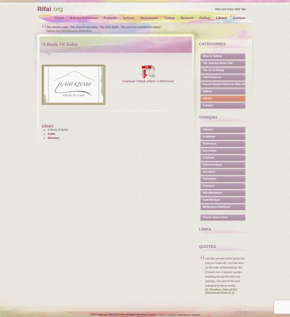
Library (221, 18)
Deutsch (187, 18)
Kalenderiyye (211, 199)
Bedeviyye (210, 143)
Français (110, 18)
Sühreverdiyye (212, 164)
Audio (51, 134)
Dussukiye (210, 150)
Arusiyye (209, 185)
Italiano (129, 18)
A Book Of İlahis (58, 129)
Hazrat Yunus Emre (215, 217)
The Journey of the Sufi (217, 63)
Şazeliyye (209, 171)
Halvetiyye (210, 178)
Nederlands (149, 18)
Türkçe (169, 18)
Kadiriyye (209, 136)
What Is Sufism (212, 56)
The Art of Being (213, 70)
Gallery (204, 18)
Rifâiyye (208, 129)
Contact (239, 18)
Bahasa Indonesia (84, 18)
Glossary (53, 138)
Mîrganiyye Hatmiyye (216, 206)
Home (59, 18)
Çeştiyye (208, 157)
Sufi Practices (212, 77)
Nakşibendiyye (212, 192)
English (152, 314)
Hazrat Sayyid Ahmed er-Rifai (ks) (224, 84)
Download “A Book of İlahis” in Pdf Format (148, 81)
